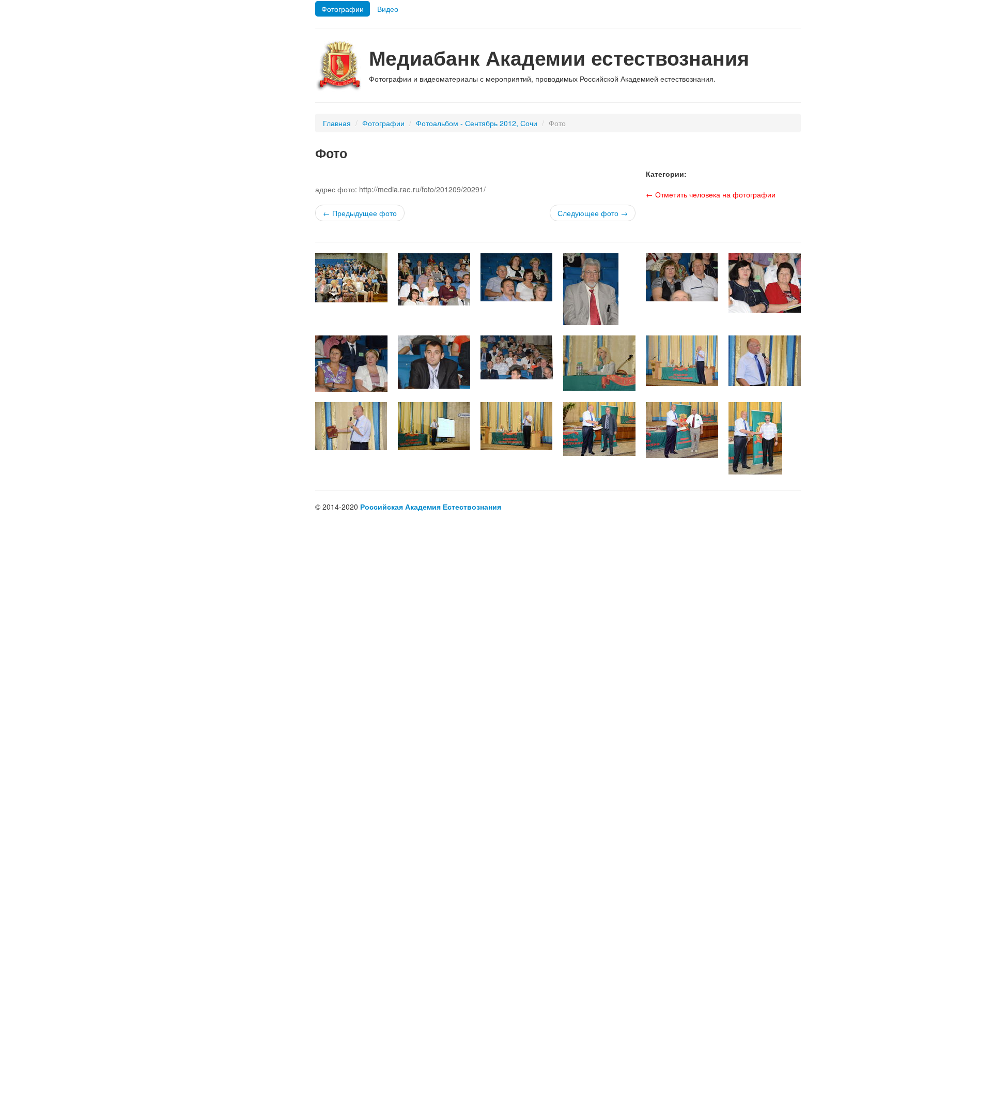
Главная (337, 123)
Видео (387, 9)
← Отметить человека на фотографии (711, 194)
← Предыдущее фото (360, 213)
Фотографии (342, 9)
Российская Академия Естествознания (430, 506)
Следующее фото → (592, 213)
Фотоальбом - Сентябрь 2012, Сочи (476, 123)
